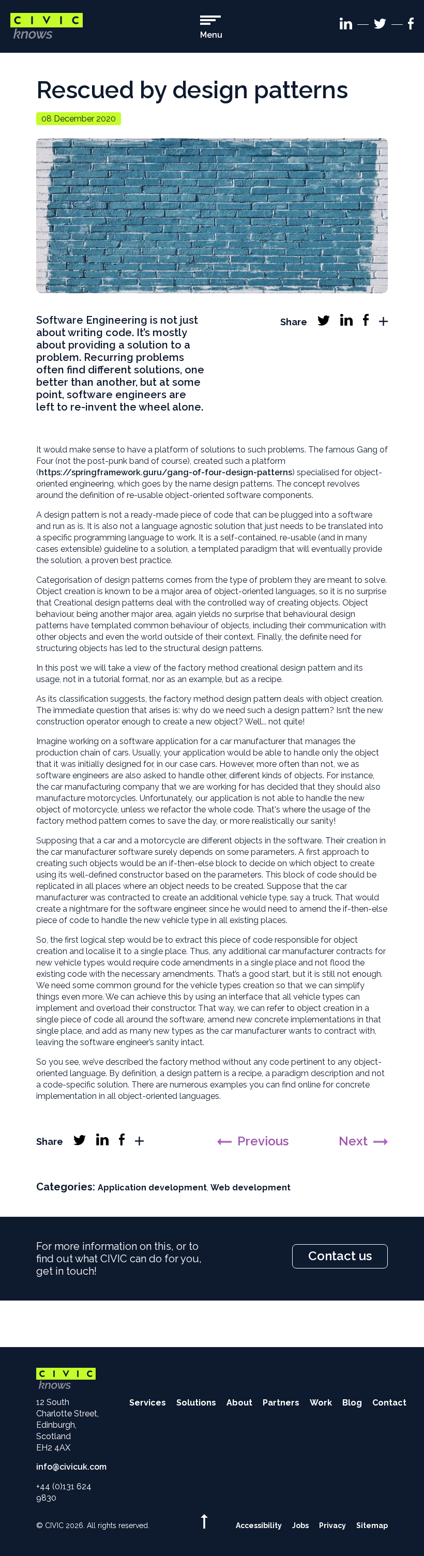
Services (147, 1403)
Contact (389, 1403)
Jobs (300, 1525)
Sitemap (372, 1525)
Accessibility (259, 1525)
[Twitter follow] (380, 26)
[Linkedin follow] (346, 25)
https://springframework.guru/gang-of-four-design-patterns (165, 472)
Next (353, 1141)
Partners (281, 1403)
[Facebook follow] (411, 25)
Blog (352, 1403)
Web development (250, 1187)
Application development (152, 1187)
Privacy (332, 1525)
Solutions (196, 1403)
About (239, 1403)
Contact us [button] (340, 1255)
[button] (211, 28)
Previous (263, 1141)
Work (321, 1403)
